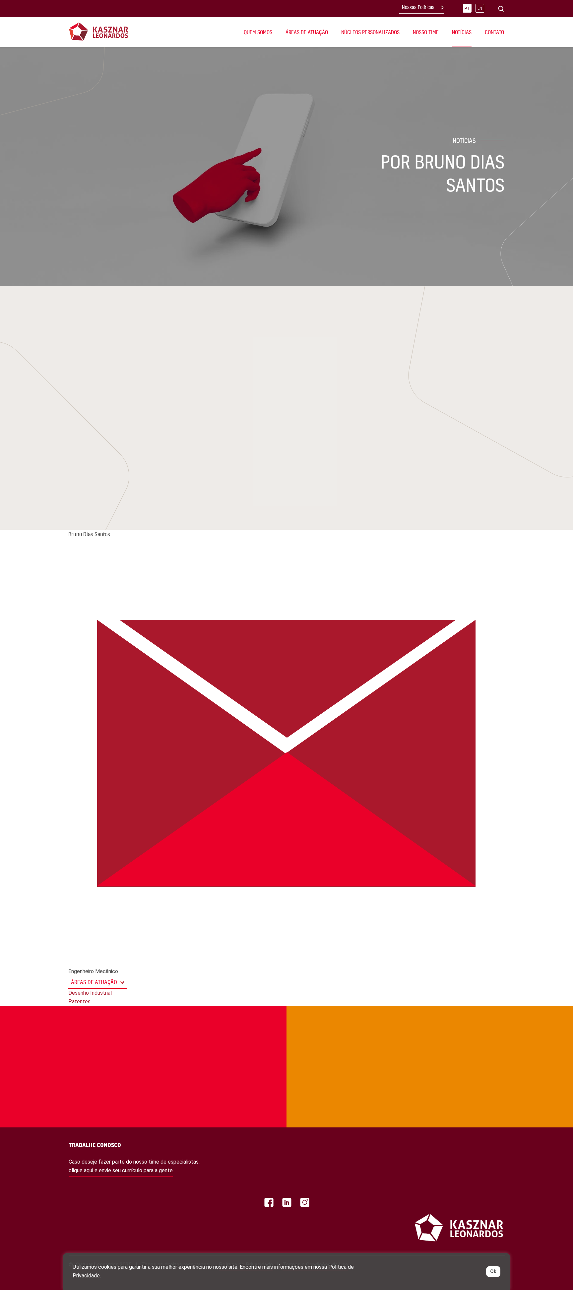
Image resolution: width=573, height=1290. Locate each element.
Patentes (79, 1001)
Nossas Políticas (418, 7)
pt (467, 8)
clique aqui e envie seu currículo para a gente (121, 1170)
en (480, 8)
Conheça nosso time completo (436, 1033)
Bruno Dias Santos (111, 418)
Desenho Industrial (90, 993)
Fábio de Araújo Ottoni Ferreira (128, 405)
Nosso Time (426, 32)
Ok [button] (493, 1271)
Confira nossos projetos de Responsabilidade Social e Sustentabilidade (113, 1033)
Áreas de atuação (94, 981)
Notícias (462, 32)
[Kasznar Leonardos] (98, 31)
